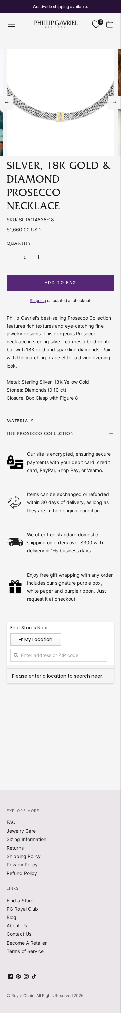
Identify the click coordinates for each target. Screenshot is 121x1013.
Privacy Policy (22, 864)
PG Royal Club (22, 909)
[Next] (114, 102)
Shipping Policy (24, 856)
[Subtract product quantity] (14, 257)
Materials (20, 421)
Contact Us (19, 934)
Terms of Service (25, 951)
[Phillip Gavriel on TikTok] (33, 977)
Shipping (38, 300)
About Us (17, 925)
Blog (11, 917)
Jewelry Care (21, 831)
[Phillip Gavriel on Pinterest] (18, 977)
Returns (15, 848)
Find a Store (20, 900)
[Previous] (6, 102)
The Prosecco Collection (40, 433)
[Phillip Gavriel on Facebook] (10, 977)
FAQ (11, 822)
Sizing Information (26, 839)
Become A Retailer (27, 943)
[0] (96, 24)
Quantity (19, 243)
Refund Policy (22, 873)
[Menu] (11, 24)
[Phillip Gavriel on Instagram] (26, 977)
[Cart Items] (109, 24)
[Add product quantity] (38, 257)
